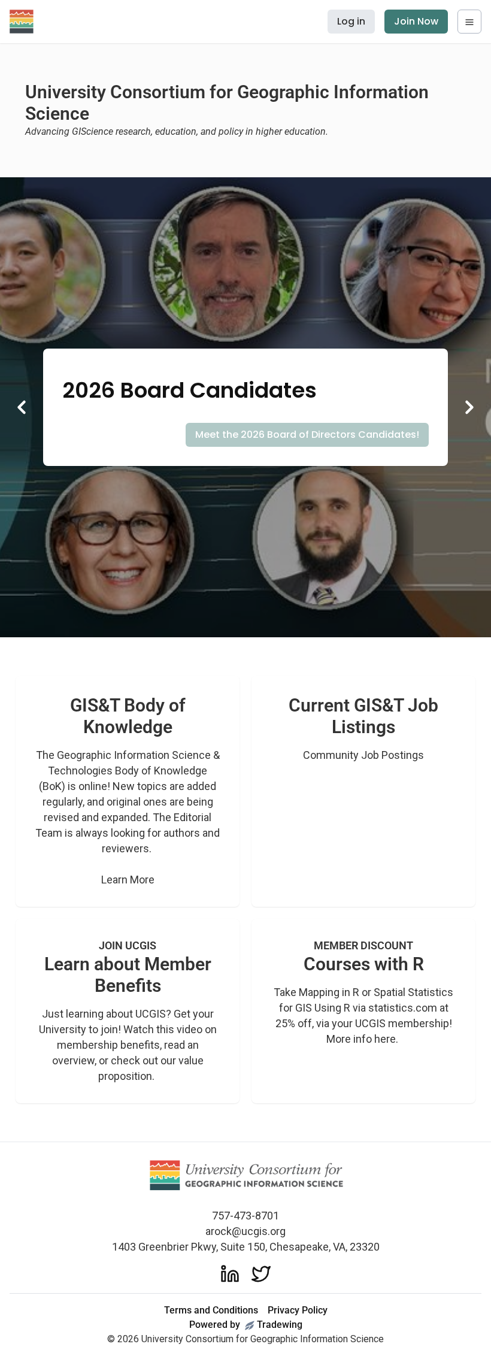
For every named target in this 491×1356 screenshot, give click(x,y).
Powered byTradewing (245, 1324)
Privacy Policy (298, 1310)
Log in (351, 21)
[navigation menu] (469, 22)
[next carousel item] (469, 407)
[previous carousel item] (21, 407)
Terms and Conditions (211, 1310)
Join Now (416, 21)
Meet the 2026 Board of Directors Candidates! (307, 434)
